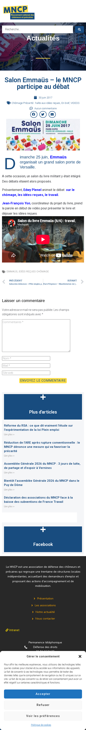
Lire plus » (9, 434)
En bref (65, 102)
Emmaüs (12, 271)
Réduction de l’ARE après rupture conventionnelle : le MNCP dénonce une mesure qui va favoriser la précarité (42, 447)
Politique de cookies (41, 725)
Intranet (14, 630)
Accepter (43, 694)
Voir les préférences (43, 716)
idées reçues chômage (34, 271)
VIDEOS (75, 102)
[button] (80, 656)
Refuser (43, 705)
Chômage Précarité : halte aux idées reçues (36, 102)
